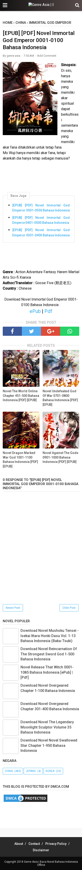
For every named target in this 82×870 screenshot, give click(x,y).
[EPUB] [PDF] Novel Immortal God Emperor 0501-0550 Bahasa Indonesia (41, 207)
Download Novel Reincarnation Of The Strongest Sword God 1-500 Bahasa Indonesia (48, 654)
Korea (50, 771)
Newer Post (13, 607)
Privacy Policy (56, 844)
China (9, 771)
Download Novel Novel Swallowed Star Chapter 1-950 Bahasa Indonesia (48, 745)
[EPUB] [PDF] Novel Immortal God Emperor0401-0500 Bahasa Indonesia (41, 220)
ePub (35, 311)
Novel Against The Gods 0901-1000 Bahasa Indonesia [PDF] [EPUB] (60, 457)
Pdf (48, 311)
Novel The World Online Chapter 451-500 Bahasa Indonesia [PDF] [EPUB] (21, 395)
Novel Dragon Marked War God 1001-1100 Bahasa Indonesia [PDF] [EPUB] (20, 459)
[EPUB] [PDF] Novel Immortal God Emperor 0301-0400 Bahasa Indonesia (41, 232)
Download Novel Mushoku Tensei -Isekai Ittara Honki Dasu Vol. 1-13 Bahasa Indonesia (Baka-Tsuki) (49, 635)
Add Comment (46, 55)
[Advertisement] (42, 814)
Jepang (31, 771)
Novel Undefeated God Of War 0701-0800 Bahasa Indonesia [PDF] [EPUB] (60, 397)
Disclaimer (41, 850)
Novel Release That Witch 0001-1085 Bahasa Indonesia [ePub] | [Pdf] (47, 672)
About (18, 844)
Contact (34, 844)
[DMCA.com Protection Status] (25, 801)
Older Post (69, 607)
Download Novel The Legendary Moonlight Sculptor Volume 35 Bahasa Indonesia (47, 727)
